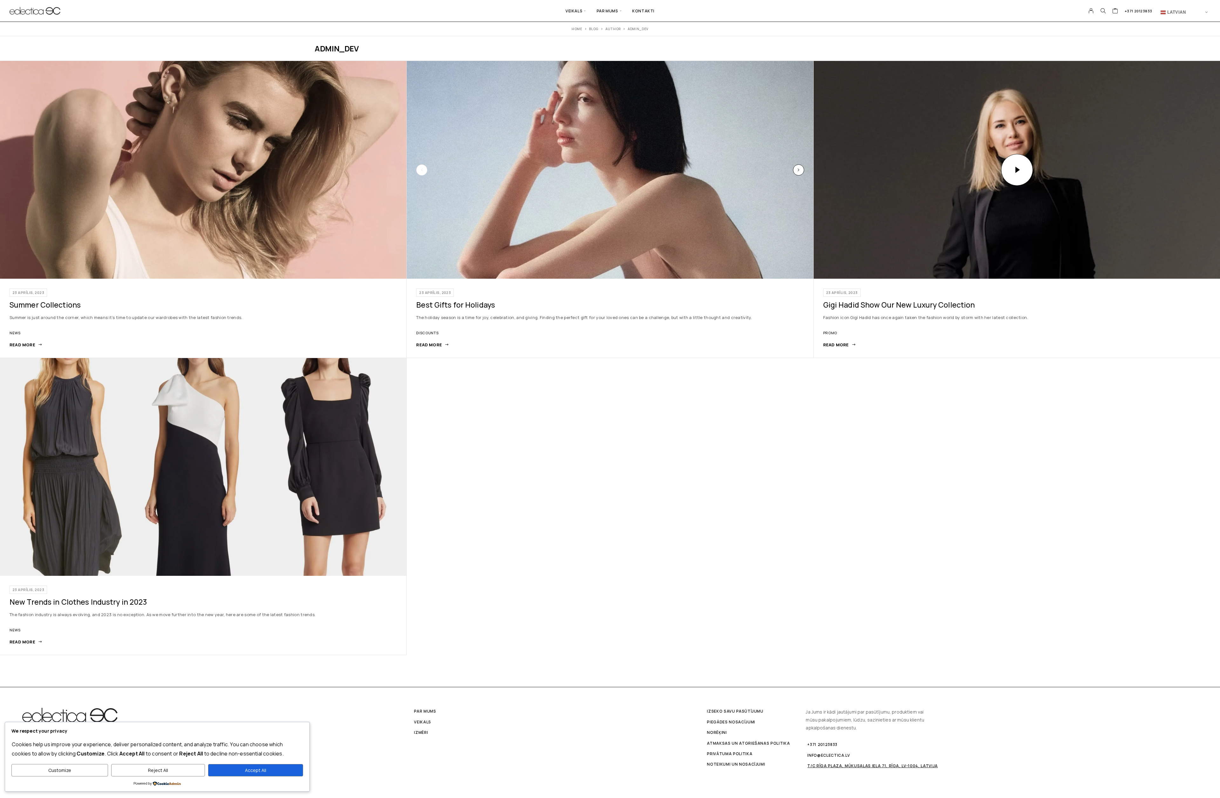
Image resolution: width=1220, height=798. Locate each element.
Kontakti (643, 11)
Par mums (607, 11)
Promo (830, 332)
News (15, 332)
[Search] (1103, 11)
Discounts (427, 332)
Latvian (1176, 12)
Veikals (574, 11)
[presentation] (421, 170)
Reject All (158, 770)
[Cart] (1115, 11)
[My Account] (1091, 11)
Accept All (255, 770)
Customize (59, 770)
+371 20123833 (1138, 11)
